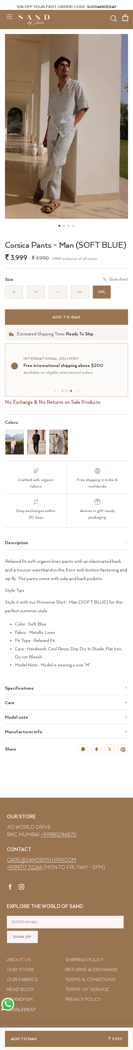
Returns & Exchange (91, 969)
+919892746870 (58, 835)
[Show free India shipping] (67, 391)
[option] (66, 126)
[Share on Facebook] (96, 749)
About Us (19, 959)
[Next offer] (78, 390)
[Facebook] (10, 888)
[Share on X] (109, 749)
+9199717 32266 (24, 868)
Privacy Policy (83, 999)
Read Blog (20, 989)
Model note (16, 717)
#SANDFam (19, 999)
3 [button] (69, 219)
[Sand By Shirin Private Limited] (34, 20)
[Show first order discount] (62, 391)
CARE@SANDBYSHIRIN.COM (41, 860)
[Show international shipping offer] (71, 391)
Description (16, 542)
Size (9, 279)
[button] (66, 126)
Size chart (118, 279)
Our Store (20, 969)
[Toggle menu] (9, 16)
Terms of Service (87, 989)
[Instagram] (21, 888)
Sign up (22, 937)
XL (80, 292)
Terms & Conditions (90, 979)
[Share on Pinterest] (123, 749)
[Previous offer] (55, 390)
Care (10, 702)
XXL (101, 292)
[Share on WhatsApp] (83, 749)
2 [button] (64, 219)
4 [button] (74, 219)
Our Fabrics (22, 979)
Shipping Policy (84, 959)
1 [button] (60, 219)
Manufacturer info (23, 731)
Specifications (19, 688)
